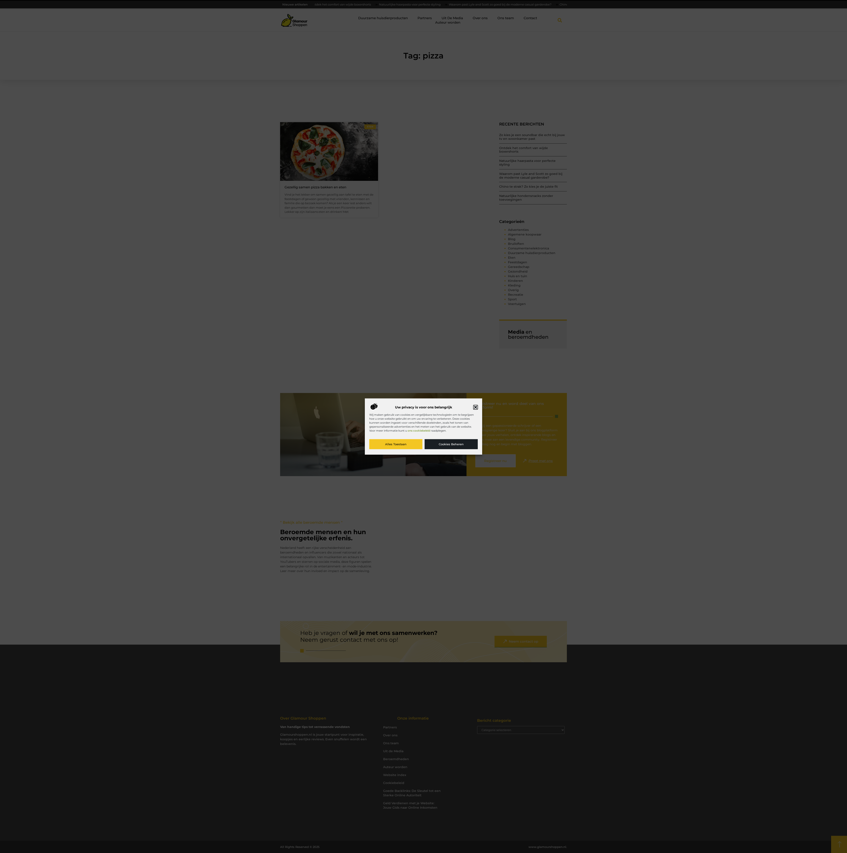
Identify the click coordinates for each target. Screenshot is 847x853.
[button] (475, 407)
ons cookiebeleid (419, 430)
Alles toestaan (396, 444)
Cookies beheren (451, 444)
